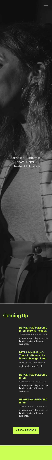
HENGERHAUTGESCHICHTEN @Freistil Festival (33, 329)
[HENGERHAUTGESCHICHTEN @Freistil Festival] (11, 329)
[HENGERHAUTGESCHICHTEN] (11, 375)
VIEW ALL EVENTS (26, 430)
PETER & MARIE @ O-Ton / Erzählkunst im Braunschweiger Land (33, 355)
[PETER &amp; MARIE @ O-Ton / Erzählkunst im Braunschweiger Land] (11, 356)
